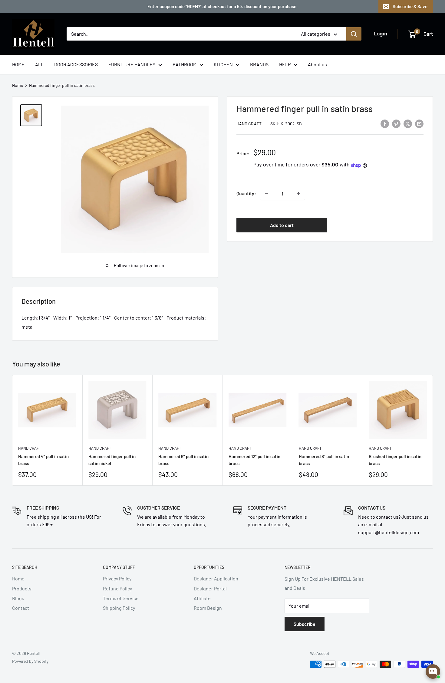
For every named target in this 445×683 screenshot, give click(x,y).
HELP (285, 64)
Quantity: (246, 193)
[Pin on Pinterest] (396, 123)
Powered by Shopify (30, 661)
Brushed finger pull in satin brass (395, 460)
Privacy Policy (117, 578)
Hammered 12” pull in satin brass (254, 460)
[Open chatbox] (433, 671)
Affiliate (202, 598)
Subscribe (304, 624)
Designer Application (216, 578)
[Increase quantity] (298, 193)
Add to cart (282, 225)
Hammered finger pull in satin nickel (112, 460)
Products (21, 588)
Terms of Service (121, 598)
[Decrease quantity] (266, 193)
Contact (20, 608)
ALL (39, 64)
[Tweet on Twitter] (408, 123)
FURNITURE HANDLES (131, 64)
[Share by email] (419, 123)
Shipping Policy (119, 608)
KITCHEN (223, 64)
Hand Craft (249, 123)
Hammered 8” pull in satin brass (324, 460)
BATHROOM (184, 64)
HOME (18, 64)
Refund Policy (117, 588)
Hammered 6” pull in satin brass (183, 460)
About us (317, 64)
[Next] (433, 430)
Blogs (18, 598)
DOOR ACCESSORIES (76, 64)
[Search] (353, 34)
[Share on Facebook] (385, 123)
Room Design (208, 608)
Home (17, 85)
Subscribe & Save (410, 6)
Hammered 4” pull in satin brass (43, 460)
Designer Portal (210, 588)
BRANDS (259, 64)
